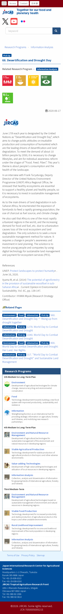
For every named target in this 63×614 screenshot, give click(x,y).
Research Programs (15, 47)
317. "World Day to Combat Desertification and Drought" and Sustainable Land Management (30, 358)
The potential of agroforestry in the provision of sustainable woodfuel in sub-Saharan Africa (30, 283)
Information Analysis (42, 47)
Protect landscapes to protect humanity (32, 270)
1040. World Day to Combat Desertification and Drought (30, 336)
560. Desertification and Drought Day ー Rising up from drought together (29, 318)
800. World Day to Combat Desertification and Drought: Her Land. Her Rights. (30, 346)
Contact (23, 3)
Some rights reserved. (40, 606)
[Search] (56, 30)
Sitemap (41, 555)
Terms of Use (13, 555)
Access (12, 3)
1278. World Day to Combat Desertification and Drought (30, 328)
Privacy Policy (28, 555)
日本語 (34, 3)
